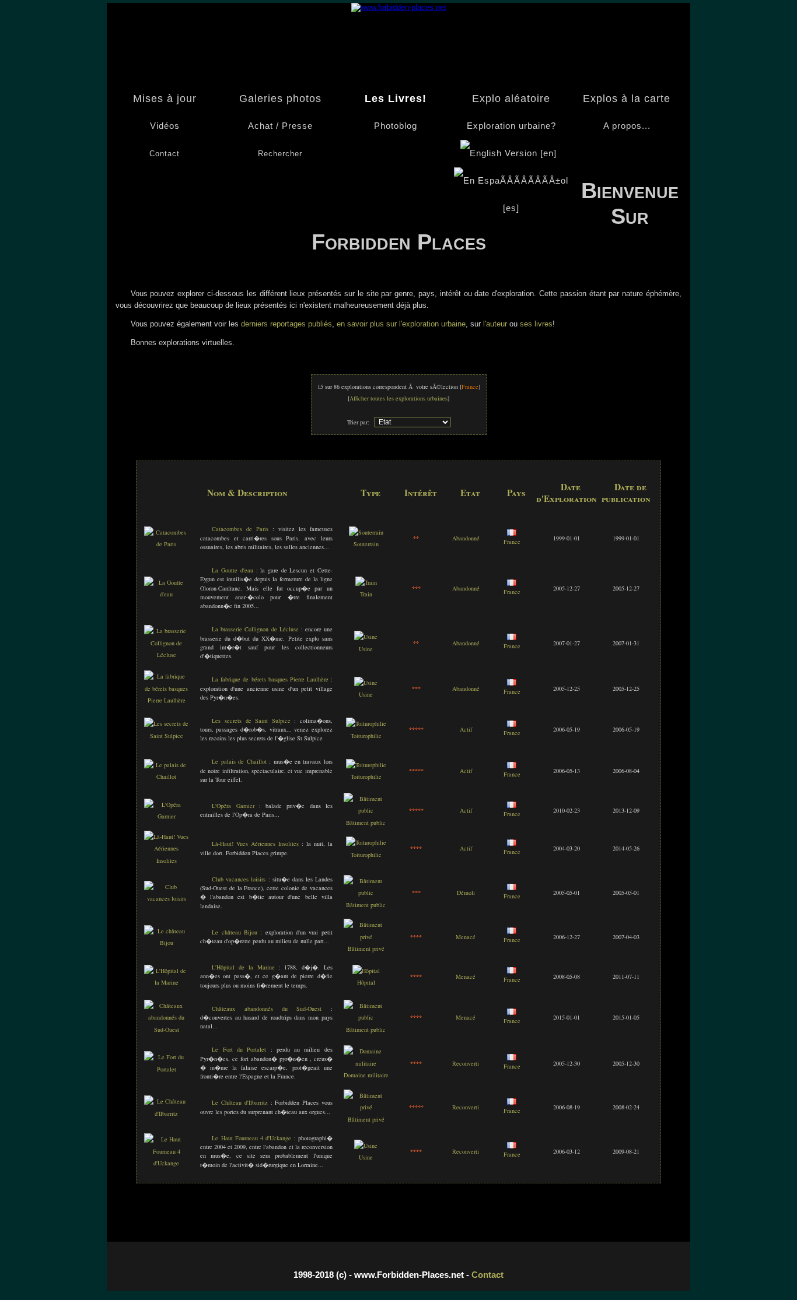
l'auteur (495, 323)
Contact (487, 1275)
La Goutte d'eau (232, 570)
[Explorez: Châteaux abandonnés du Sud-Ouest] (166, 1029)
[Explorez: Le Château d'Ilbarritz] (166, 1113)
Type (370, 492)
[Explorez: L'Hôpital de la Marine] (166, 982)
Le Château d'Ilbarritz (239, 1102)
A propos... (627, 126)
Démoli (466, 892)
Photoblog (395, 126)
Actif (466, 729)
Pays (516, 492)
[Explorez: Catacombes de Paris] (166, 544)
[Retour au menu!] (398, 7)
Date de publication (626, 492)
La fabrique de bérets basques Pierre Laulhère (270, 679)
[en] (548, 153)
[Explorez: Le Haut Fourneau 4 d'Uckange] (166, 1163)
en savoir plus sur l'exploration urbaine (401, 323)
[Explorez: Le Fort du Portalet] (166, 1069)
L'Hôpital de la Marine (243, 967)
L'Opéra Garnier (233, 806)
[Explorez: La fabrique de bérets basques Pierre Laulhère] (166, 700)
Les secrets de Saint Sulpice (251, 720)
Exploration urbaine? (511, 126)
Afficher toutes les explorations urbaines (398, 398)
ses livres (536, 323)
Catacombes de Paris (240, 529)
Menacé (466, 937)
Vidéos (165, 126)
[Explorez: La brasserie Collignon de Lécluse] (166, 655)
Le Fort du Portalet (239, 1049)
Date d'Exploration (566, 492)
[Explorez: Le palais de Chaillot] (166, 776)
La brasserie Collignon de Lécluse (255, 629)
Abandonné (466, 538)
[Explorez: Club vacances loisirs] (166, 898)
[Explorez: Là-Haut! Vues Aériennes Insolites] (166, 860)
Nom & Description (247, 492)
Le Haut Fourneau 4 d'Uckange (251, 1138)
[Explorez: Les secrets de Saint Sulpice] (166, 736)
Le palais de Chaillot (239, 761)
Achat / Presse (280, 126)
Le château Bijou (234, 932)
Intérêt (420, 492)
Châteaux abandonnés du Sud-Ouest (266, 1008)
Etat (470, 492)
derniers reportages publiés (285, 323)
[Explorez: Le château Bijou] (166, 943)
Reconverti (465, 1063)
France (512, 541)
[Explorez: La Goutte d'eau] (166, 594)
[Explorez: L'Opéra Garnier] (166, 816)
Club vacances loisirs (238, 879)
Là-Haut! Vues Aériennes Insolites (255, 843)
